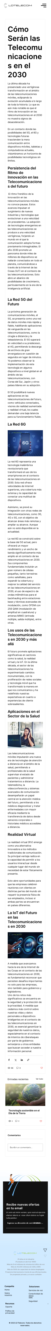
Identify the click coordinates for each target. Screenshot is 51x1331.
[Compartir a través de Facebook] (9, 1060)
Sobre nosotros (8, 1294)
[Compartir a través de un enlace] (28, 1060)
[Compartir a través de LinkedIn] (22, 1060)
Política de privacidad (10, 1312)
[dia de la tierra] (25, 1095)
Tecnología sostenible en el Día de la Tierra (24, 1112)
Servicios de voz (36, 1290)
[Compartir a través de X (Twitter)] (15, 1060)
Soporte (8, 1307)
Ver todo (39, 1079)
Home (7, 1290)
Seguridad (33, 1301)
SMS (31, 1298)
